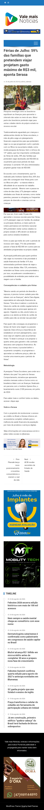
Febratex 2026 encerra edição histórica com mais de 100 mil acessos (23, 605)
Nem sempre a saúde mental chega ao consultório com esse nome (23, 621)
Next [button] (37, 31)
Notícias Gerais (17, 449)
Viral (23, 806)
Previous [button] (7, 31)
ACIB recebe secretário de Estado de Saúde (29, 465)
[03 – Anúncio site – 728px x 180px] (22, 443)
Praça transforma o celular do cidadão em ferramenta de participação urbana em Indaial (23, 705)
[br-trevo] (22, 210)
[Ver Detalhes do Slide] (22, 31)
